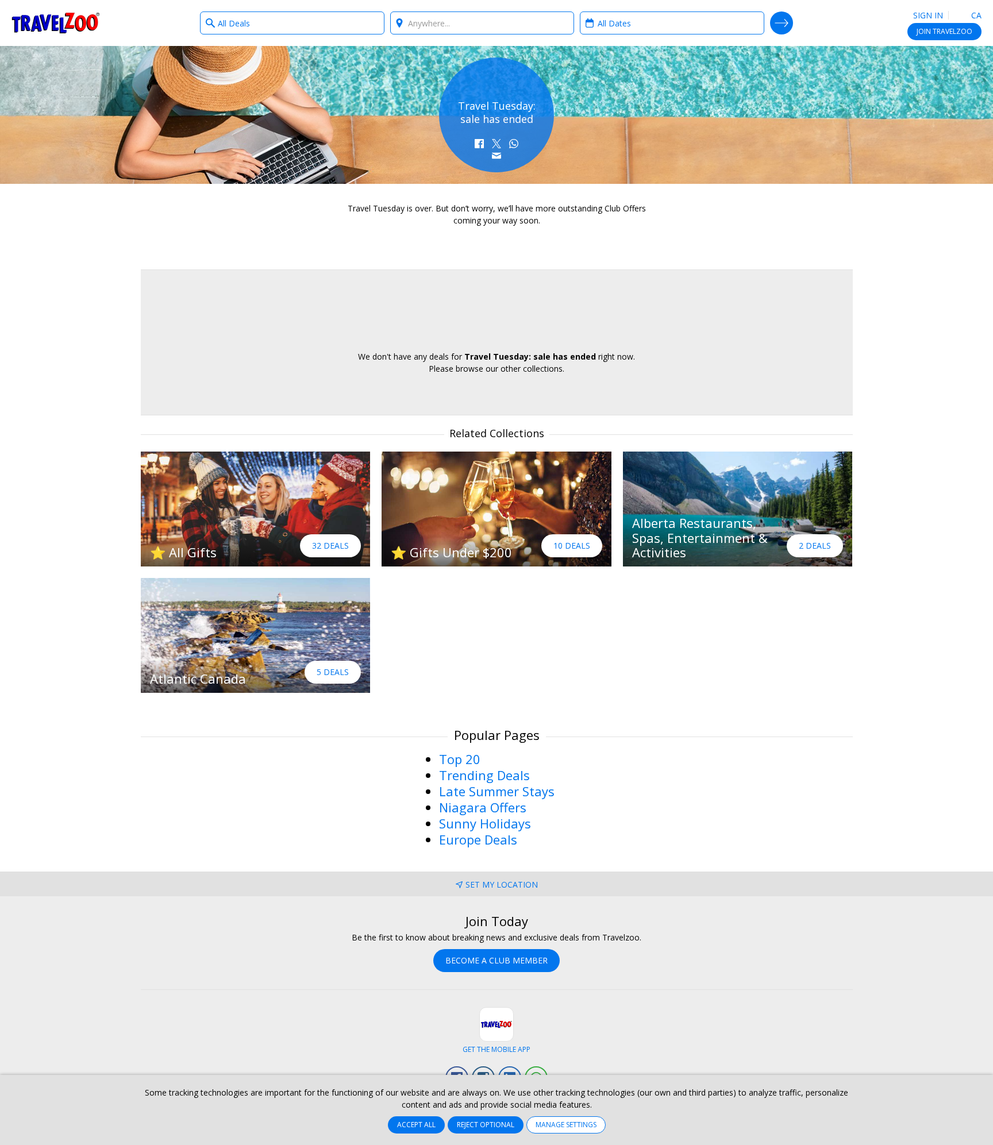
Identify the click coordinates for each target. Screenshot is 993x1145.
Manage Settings (566, 1124)
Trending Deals (484, 775)
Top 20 (459, 759)
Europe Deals (478, 839)
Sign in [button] (928, 15)
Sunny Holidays (485, 823)
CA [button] (975, 15)
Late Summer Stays (497, 791)
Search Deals (781, 22)
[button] (479, 143)
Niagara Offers (482, 807)
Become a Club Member (496, 960)
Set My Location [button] (501, 884)
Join (944, 31)
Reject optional (485, 1124)
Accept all (416, 1124)
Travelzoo (55, 23)
